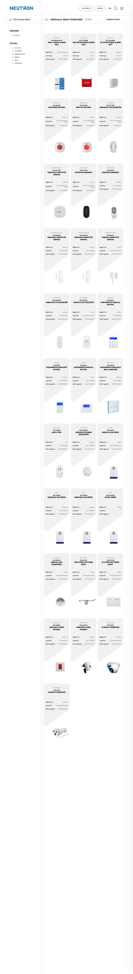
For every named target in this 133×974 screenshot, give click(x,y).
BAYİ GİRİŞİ (85, 8)
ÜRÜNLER (100, 8)
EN (110, 8)
